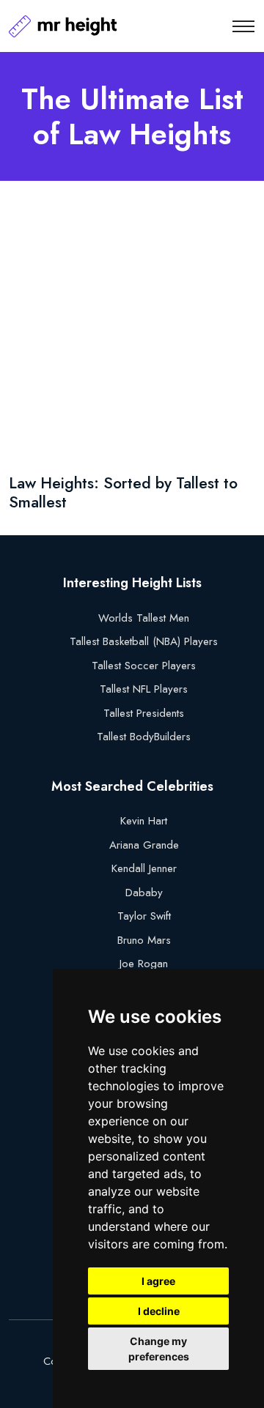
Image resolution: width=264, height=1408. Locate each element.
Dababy (144, 892)
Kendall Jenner (144, 868)
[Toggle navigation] (243, 26)
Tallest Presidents (143, 713)
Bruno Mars (144, 940)
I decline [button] (159, 1311)
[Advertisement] (132, 330)
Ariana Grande (144, 845)
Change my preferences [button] (158, 1349)
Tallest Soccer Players (144, 666)
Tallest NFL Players (144, 689)
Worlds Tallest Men (143, 618)
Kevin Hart (143, 821)
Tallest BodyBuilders (144, 737)
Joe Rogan (144, 964)
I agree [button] (158, 1281)
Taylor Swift (144, 916)
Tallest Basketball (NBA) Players (144, 641)
